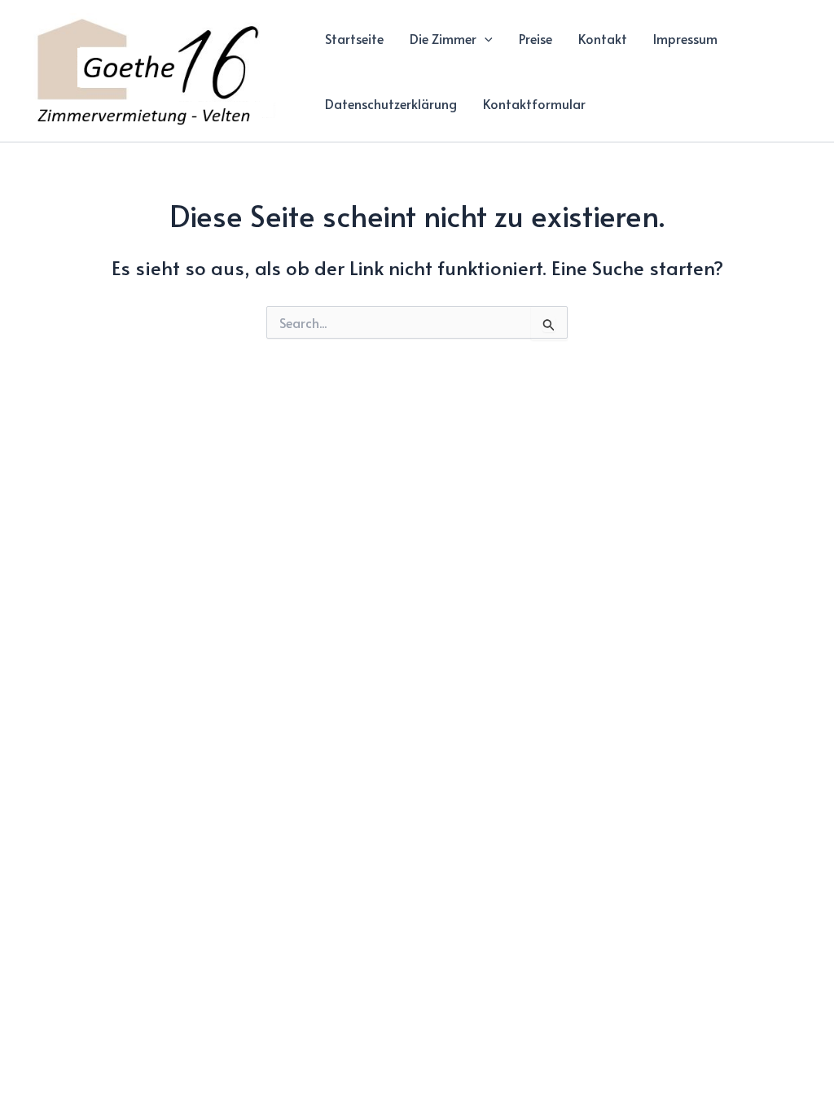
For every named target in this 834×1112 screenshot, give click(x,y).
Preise (535, 38)
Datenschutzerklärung (391, 103)
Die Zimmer (443, 38)
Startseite (354, 38)
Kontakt (602, 38)
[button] (484, 38)
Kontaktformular (534, 103)
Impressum (685, 38)
